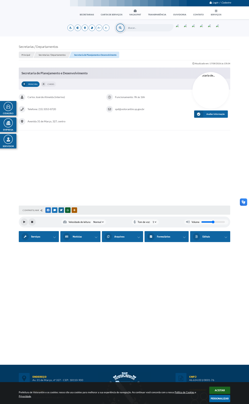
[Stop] (32, 222)
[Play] (24, 222)
